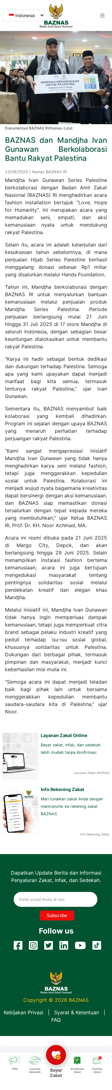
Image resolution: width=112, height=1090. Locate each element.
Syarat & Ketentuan (76, 1012)
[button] (102, 15)
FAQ (56, 1020)
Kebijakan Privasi (23, 1012)
